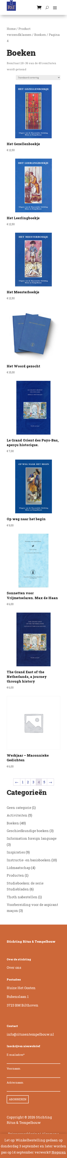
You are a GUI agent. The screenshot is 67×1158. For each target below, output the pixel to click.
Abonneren (17, 1099)
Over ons (14, 967)
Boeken (40, 35)
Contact (12, 1026)
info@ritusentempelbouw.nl (30, 1034)
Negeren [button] (59, 1152)
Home (11, 29)
